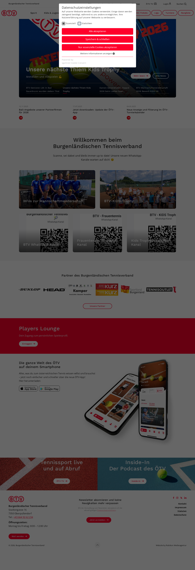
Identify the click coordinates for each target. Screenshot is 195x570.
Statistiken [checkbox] (87, 23)
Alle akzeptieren (97, 31)
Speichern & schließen (97, 39)
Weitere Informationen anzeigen (96, 53)
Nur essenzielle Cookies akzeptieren (97, 47)
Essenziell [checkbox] (71, 23)
